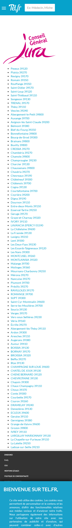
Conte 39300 (18, 393)
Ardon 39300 (19, 332)
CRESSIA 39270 (20, 148)
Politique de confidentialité (16, 476)
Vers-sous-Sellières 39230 (26, 317)
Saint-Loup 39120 (21, 91)
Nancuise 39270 (20, 278)
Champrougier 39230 (23, 160)
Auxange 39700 (20, 118)
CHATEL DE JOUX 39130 (26, 370)
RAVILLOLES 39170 (22, 290)
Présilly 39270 (19, 286)
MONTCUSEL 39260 (23, 256)
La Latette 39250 (21, 443)
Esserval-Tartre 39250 (24, 210)
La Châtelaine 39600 (23, 229)
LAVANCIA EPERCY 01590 (27, 225)
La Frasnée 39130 (21, 233)
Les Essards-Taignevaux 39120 (28, 248)
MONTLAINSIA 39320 (24, 259)
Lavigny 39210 (19, 236)
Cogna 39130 (19, 187)
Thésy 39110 (18, 106)
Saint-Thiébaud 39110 (24, 95)
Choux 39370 (19, 389)
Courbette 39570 (21, 397)
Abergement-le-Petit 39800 (27, 114)
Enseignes (8, 455)
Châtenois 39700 (21, 183)
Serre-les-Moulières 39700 (27, 305)
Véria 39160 (18, 320)
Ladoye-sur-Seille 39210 (25, 447)
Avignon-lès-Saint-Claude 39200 (30, 122)
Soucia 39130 (19, 309)
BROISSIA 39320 (21, 355)
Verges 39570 (19, 313)
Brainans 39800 (20, 141)
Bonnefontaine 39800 (24, 133)
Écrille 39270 (19, 324)
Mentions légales (11, 471)
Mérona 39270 (19, 275)
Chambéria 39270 (21, 152)
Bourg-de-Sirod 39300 (24, 137)
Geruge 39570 (19, 213)
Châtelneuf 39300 (21, 179)
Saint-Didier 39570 (22, 87)
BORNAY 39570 (20, 351)
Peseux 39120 (19, 68)
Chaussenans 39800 (23, 168)
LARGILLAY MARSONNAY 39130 (31, 435)
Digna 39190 (18, 198)
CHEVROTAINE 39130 (24, 378)
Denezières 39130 (21, 408)
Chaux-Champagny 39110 (26, 385)
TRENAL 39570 (20, 103)
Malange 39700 (20, 263)
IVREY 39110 (19, 431)
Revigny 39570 (19, 76)
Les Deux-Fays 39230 (23, 244)
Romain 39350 (19, 80)
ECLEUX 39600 (20, 412)
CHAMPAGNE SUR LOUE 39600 (30, 366)
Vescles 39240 (19, 110)
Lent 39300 (17, 240)
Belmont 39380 (20, 126)
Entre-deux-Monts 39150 (26, 206)
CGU (6, 465)
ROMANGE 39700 (22, 294)
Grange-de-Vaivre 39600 (25, 424)
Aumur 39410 (19, 343)
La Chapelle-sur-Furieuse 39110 (30, 439)
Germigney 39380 (21, 420)
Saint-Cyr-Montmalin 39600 (28, 301)
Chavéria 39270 (20, 171)
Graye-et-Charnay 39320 (26, 217)
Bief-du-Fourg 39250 (23, 129)
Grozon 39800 (19, 428)
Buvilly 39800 (19, 145)
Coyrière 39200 (20, 194)
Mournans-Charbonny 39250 (28, 271)
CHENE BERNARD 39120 (26, 374)
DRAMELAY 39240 (22, 405)
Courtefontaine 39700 (24, 191)
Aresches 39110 (20, 336)
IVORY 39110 (19, 221)
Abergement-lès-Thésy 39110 (28, 328)
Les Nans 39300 (20, 252)
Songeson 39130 (20, 99)
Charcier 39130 (20, 164)
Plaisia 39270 (19, 72)
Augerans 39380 (20, 340)
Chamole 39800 (20, 156)
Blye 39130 (17, 363)
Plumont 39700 (20, 282)
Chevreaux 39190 (21, 175)
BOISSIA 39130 (20, 347)
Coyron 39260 (19, 401)
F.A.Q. (6, 460)
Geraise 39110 (19, 416)
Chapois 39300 (20, 382)
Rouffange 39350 (21, 83)
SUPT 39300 (18, 298)
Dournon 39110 (20, 202)
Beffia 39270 (18, 359)
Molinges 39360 (20, 267)
